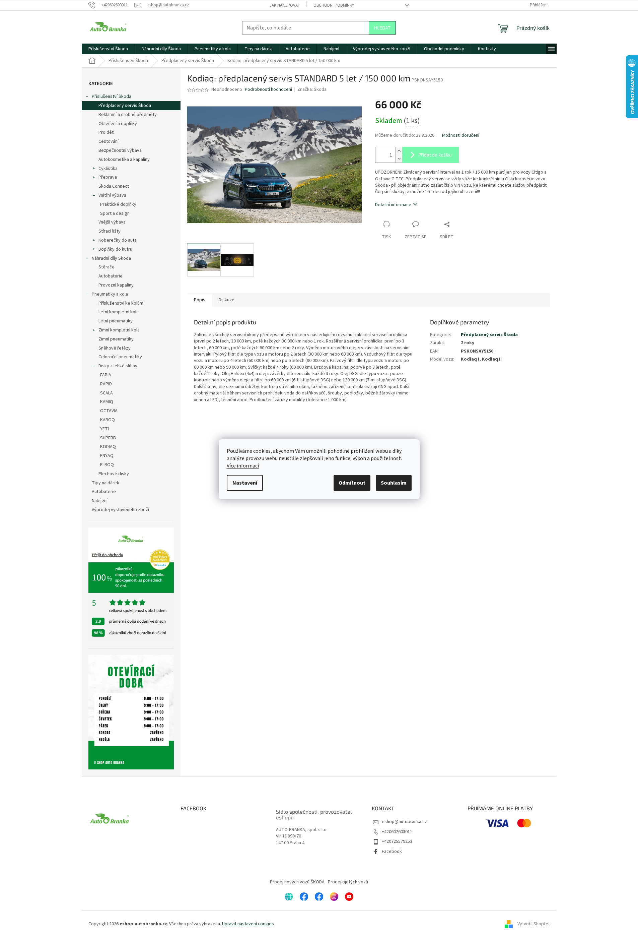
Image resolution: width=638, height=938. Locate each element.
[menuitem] (108, 49)
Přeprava (107, 177)
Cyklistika (108, 168)
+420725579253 (397, 841)
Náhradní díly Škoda (111, 258)
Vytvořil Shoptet (533, 924)
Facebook (392, 851)
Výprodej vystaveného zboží (120, 509)
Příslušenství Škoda (111, 96)
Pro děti (106, 132)
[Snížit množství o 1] (399, 159)
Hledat (382, 27)
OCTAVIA (109, 411)
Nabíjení (100, 500)
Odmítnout (352, 483)
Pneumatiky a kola (110, 294)
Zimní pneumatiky (116, 339)
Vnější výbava (112, 222)
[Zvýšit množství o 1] (399, 151)
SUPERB (108, 438)
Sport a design (115, 213)
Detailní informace (393, 204)
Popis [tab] (199, 300)
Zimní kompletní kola (119, 330)
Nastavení (244, 483)
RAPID (106, 384)
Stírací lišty (109, 231)
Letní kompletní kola (118, 312)
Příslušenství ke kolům (120, 303)
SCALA (106, 393)
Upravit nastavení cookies (248, 924)
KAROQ (107, 420)
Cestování (108, 141)
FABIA (105, 375)
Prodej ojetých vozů (348, 882)
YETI (104, 429)
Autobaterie (110, 276)
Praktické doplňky (118, 204)
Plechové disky (113, 474)
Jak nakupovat (285, 5)
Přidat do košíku (435, 155)
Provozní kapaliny (116, 285)
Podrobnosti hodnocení (268, 89)
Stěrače (106, 267)
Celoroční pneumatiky (120, 357)
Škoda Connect (113, 186)
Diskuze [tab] (226, 300)
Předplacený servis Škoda (124, 105)
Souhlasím (394, 483)
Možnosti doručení (460, 135)
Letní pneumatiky (115, 321)
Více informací (243, 466)
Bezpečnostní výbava (120, 150)
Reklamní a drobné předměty (127, 114)
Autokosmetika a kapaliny (124, 159)
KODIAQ (108, 446)
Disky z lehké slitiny (117, 366)
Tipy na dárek (105, 483)
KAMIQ (106, 401)
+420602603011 (397, 831)
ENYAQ (107, 455)
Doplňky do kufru (115, 249)
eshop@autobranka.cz (404, 821)
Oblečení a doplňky (117, 123)
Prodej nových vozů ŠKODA (297, 882)
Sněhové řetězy (114, 348)
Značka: (312, 89)
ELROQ (107, 464)
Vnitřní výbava (112, 195)
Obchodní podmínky (333, 5)
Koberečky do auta (117, 240)
